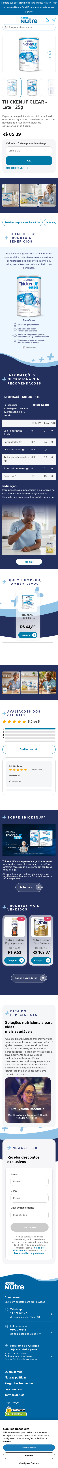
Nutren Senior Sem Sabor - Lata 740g (41, 942)
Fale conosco (13, 1389)
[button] (50, 54)
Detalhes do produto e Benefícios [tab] (22, 222)
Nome (14, 1174)
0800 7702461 (19, 1329)
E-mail (14, 1191)
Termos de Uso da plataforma (29, 1253)
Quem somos (13, 1372)
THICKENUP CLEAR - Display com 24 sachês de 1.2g (28, 616)
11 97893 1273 (19, 1313)
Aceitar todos (29, 1447)
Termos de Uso (14, 1395)
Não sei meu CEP (15, 167)
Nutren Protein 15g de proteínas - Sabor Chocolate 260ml (14, 942)
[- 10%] (14, 936)
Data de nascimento (22, 1207)
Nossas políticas (15, 1377)
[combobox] (29, 27)
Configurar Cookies (29, 1463)
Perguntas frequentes (19, 1383)
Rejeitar (29, 1455)
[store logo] (29, 20)
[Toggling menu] (4, 20)
